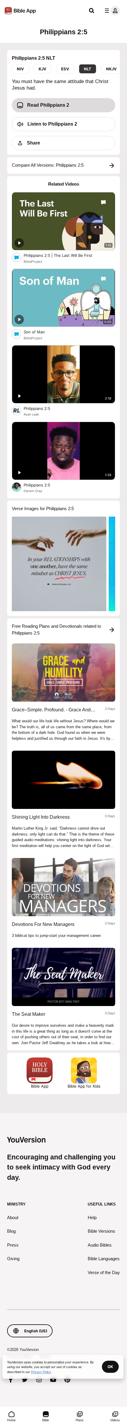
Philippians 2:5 (42, 408)
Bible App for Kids (84, 1086)
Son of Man (39, 331)
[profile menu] (111, 11)
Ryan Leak (31, 414)
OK (110, 1366)
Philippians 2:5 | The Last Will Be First (63, 255)
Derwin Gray (33, 491)
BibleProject (33, 261)
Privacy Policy (41, 1371)
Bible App (39, 1086)
